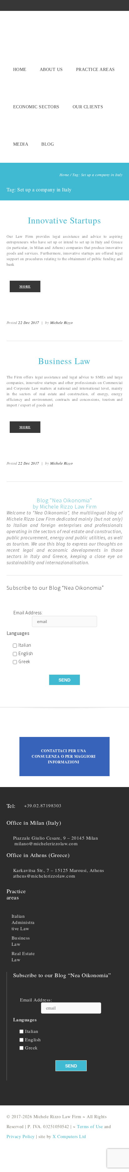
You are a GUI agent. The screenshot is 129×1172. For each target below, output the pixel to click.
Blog (47, 144)
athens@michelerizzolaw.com (44, 876)
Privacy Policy (21, 1136)
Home (20, 69)
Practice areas (95, 69)
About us (51, 69)
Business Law (64, 361)
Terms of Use (90, 1126)
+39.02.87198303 (43, 805)
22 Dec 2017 (28, 322)
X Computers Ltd (69, 1136)
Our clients (88, 107)
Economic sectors (36, 107)
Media (20, 144)
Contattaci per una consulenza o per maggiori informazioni (64, 756)
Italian (24, 645)
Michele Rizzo (61, 322)
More (25, 286)
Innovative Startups (64, 220)
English (25, 653)
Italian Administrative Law (23, 922)
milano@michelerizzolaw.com (46, 843)
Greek (24, 661)
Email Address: (28, 613)
